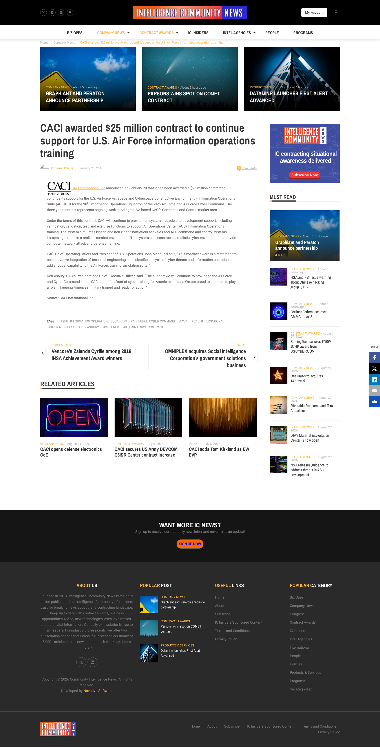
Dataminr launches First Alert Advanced (289, 97)
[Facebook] (374, 357)
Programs (303, 32)
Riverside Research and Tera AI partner (311, 408)
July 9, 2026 (155, 444)
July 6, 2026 (212, 444)
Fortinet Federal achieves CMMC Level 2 (308, 314)
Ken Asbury (89, 327)
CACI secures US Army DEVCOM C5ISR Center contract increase (146, 452)
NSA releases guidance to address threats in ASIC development (309, 469)
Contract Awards (156, 32)
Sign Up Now (190, 544)
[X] (374, 368)
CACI (184, 321)
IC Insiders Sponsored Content (238, 622)
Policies (296, 664)
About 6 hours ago (299, 87)
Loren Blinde (64, 168)
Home (44, 42)
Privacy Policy (226, 639)
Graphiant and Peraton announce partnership (75, 97)
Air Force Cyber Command (154, 321)
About (219, 605)
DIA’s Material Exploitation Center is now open (309, 438)
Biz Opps (75, 32)
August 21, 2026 (78, 444)
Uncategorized (301, 689)
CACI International (209, 321)
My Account (314, 12)
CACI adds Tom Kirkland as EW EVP (219, 452)
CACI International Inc (88, 188)
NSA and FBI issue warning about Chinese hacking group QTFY (310, 282)
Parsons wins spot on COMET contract (184, 97)
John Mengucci (63, 327)
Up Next (240, 345)
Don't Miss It (61, 345)
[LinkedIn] (374, 379)
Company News (111, 32)
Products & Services (266, 87)
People (272, 32)
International (300, 647)
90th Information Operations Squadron (94, 321)
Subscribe (223, 614)
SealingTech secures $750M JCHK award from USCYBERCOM (310, 346)
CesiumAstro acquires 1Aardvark (306, 378)
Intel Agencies (237, 32)
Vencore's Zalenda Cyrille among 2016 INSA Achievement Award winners (91, 355)
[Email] (374, 390)
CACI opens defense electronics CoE (71, 452)
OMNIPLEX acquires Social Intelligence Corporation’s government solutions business (205, 358)
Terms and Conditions (232, 630)
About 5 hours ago (86, 87)
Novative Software (98, 690)
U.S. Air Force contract (144, 327)
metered (112, 327)
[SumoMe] (374, 401)
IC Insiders (198, 32)
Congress (297, 614)
